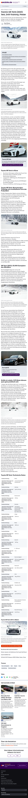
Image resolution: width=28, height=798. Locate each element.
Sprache (3, 788)
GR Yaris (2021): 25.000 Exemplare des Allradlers (12, 59)
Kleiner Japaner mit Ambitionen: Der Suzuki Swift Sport (14, 652)
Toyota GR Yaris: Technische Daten (9, 64)
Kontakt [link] (2, 776)
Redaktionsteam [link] (10, 745)
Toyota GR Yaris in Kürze (7, 54)
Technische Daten (12, 668)
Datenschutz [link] (3, 778)
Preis (20, 666)
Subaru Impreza (10, 128)
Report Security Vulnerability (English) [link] (9, 783)
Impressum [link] (3, 771)
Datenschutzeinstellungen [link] (6, 780)
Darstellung (3, 792)
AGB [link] (2, 772)
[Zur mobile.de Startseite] (11, 2)
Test (12, 666)
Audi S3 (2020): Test (5, 654)
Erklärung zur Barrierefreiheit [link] (7, 781)
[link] (12, 165)
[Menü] (26, 2)
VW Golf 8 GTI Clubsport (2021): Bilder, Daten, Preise (13, 657)
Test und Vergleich (5, 6)
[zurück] (3, 628)
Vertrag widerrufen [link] (5, 774)
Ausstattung (4, 668)
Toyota (10, 120)
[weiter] (24, 628)
